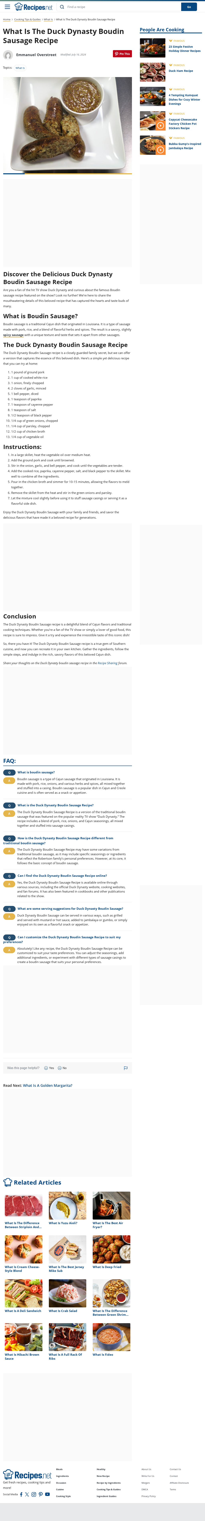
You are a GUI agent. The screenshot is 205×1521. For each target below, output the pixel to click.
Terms (173, 1489)
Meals (59, 1469)
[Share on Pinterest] (122, 53)
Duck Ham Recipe (181, 71)
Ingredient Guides (106, 1496)
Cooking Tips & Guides (27, 19)
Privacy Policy (149, 1496)
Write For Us (148, 1475)
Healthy (101, 1469)
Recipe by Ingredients (109, 1482)
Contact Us (175, 1469)
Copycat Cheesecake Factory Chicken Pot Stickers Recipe (183, 124)
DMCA (145, 1489)
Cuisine (60, 1489)
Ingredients (62, 1475)
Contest (174, 1475)
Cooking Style (63, 1496)
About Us (146, 1469)
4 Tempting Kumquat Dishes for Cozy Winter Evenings (184, 99)
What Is (48, 19)
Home (6, 19)
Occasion (61, 1482)
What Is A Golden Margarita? (47, 1085)
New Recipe (103, 1475)
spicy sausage (13, 335)
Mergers (146, 1482)
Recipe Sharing (108, 663)
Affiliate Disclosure (179, 1482)
